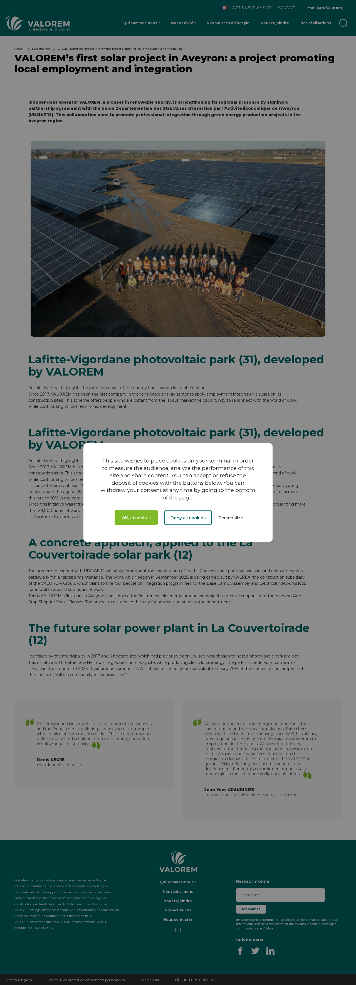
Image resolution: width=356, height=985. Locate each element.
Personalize (231, 517)
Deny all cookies (188, 517)
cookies (176, 461)
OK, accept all (136, 517)
